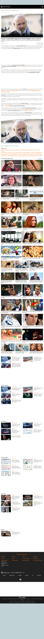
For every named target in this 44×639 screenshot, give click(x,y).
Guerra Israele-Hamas (37, 560)
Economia (35, 556)
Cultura (2, 558)
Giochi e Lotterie (25, 558)
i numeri (25, 66)
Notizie (7, 572)
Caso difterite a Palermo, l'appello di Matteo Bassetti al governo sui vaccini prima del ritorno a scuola (21, 155)
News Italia (39, 575)
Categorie (19, 575)
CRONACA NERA (36, 356)
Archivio (26, 575)
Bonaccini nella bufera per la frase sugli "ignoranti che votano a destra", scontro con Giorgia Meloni (21, 152)
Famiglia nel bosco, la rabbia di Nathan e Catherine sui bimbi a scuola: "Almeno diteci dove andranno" (21, 154)
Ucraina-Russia (15, 560)
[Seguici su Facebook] (20, 580)
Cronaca (3, 556)
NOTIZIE (6, 6)
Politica (13, 556)
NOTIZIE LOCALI (14, 356)
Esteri (23, 556)
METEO (13, 531)
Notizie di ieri (3, 561)
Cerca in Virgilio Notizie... (17, 572)
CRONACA (5, 12)
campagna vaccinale (28, 109)
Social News (35, 558)
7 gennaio (7, 105)
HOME (2, 12)
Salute (13, 558)
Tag (32, 575)
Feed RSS (4, 575)
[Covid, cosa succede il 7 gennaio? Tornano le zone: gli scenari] (22, 131)
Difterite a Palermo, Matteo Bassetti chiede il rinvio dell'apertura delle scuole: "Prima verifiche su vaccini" (20, 150)
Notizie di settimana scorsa (5, 566)
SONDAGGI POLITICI (37, 495)
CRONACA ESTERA (14, 507)
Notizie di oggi (4, 560)
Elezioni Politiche (25, 560)
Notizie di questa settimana (4, 563)
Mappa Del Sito (11, 575)
